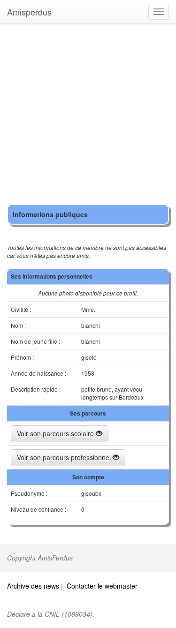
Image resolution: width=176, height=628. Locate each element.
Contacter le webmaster (102, 585)
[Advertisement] (88, 116)
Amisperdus (29, 12)
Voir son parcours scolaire (56, 433)
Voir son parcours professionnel (65, 457)
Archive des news (33, 585)
